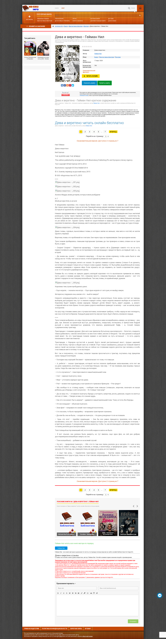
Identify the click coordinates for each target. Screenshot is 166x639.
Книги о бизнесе (78, 21)
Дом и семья (112, 21)
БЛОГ (63, 8)
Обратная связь (76, 628)
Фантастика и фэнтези (44, 21)
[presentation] (58, 593)
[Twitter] (73, 85)
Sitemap (88, 628)
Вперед (113, 132)
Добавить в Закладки (37, 26)
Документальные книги (97, 21)
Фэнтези (118, 57)
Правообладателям (31, 628)
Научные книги (95, 18)
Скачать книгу (89, 83)
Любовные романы (43, 18)
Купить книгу (104, 83)
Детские (111, 18)
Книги (57, 8)
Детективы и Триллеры (62, 21)
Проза (74, 18)
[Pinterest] (70, 85)
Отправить (133, 621)
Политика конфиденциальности (54, 628)
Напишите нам (84, 95)
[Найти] (139, 15)
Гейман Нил (98, 53)
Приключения (59, 18)
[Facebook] (65, 85)
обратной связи (87, 636)
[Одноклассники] (67, 85)
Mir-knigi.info (36, 8)
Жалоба (65, 94)
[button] (58, 593)
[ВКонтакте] (62, 85)
